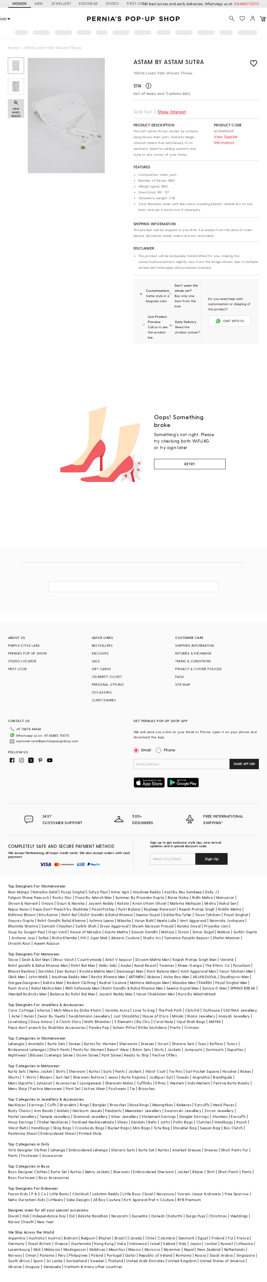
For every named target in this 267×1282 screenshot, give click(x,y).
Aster (16, 1016)
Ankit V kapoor (118, 959)
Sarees (74, 1044)
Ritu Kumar (48, 915)
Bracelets (68, 1105)
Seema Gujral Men (182, 988)
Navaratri (120, 1216)
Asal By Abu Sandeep (183, 892)
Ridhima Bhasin (22, 915)
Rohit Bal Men (83, 965)
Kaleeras (183, 1105)
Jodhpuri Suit (161, 1077)
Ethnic (160, 1083)
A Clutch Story (68, 1021)
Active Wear (94, 1088)
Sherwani (77, 1071)
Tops (202, 1044)
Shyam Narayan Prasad (153, 926)
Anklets (63, 1110)
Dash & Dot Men (36, 959)
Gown (163, 1044)
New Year (45, 1222)
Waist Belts (18, 1128)
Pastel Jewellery (22, 1116)
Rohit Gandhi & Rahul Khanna (106, 915)
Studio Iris (152, 938)
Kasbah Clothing (81, 982)
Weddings (239, 1216)
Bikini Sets (142, 1049)
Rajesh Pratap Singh (197, 909)
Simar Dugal (203, 932)
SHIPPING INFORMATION (194, 645)
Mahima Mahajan (185, 903)
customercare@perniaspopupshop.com (47, 741)
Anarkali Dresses (186, 1150)
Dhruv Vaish (63, 959)
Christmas (218, 1216)
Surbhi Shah (86, 926)
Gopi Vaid (57, 932)
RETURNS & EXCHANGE (193, 653)
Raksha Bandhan (93, 1216)
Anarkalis (36, 1044)
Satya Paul (98, 892)
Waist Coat (155, 1071)
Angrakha (201, 1077)
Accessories (66, 1083)
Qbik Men (16, 977)
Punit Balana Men (162, 971)
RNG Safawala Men (82, 988)
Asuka (125, 965)
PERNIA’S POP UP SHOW (27, 653)
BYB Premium (189, 1200)
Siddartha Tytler (177, 915)
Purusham (241, 965)
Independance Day (49, 1216)
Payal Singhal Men (231, 982)
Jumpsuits (193, 1049)
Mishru (210, 903)
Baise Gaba (178, 897)
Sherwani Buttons (88, 1077)
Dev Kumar (66, 971)
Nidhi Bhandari (97, 1021)
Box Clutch (233, 1128)
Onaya (47, 903)
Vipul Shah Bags (190, 1021)
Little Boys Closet (137, 1194)
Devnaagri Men (130, 971)
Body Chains (19, 1110)
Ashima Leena (101, 920)
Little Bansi (59, 1194)
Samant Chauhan (56, 926)
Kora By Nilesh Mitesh (197, 994)
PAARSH (205, 982)
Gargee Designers (24, 982)
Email (146, 749)
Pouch (241, 1122)
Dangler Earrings (194, 1116)
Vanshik (227, 959)
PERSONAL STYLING (108, 684)
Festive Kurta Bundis (232, 1083)
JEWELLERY (61, 3)
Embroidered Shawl (58, 1133)
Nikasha (124, 920)
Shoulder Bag (185, 1128)
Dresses (147, 1044)
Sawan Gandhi (144, 932)
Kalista (123, 903)
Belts (152, 1122)
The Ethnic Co (217, 965)
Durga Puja (195, 1216)
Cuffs (52, 1105)
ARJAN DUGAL (205, 977)
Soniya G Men (214, 988)
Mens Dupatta (20, 1083)
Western (177, 1083)
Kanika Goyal (189, 926)
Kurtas (94, 1071)
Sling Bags (62, 1128)
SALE (96, 661)
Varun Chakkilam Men (155, 994)
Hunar (29, 1016)
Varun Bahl (144, 920)
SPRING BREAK (243, 988)
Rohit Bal (69, 915)
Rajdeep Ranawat (160, 909)
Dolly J (211, 892)
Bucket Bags (119, 1128)
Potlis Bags (183, 1122)
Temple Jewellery (55, 1116)
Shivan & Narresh (23, 903)
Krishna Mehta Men (96, 971)
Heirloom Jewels (87, 1110)
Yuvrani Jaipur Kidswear (199, 1194)
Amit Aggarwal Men (198, 971)
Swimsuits (215, 1049)
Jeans (113, 1077)
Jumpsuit (44, 1083)
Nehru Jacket (40, 1071)
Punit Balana (129, 909)
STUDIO (112, 3)
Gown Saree (87, 1055)
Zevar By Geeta (51, 1016)
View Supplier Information (226, 140)
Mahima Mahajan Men (149, 982)
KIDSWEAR (88, 3)
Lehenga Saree (60, 1055)
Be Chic (143, 1021)
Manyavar (225, 897)
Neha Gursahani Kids (27, 1200)
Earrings (36, 1105)
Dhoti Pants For (234, 1150)
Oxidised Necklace (88, 1122)
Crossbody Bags (90, 1128)
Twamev (166, 965)
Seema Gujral (148, 915)
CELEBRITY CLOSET (107, 677)
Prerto (175, 1027)
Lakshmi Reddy (105, 1194)
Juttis (165, 1122)
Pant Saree (111, 1055)
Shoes (122, 1122)
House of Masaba (85, 932)
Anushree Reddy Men (69, 977)
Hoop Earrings (21, 1122)
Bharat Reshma (21, 971)
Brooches (146, 1088)
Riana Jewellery (201, 1016)
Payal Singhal (236, 915)
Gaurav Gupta (21, 920)
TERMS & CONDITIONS (193, 661)
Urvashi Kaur (19, 943)
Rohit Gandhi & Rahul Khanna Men (133, 988)
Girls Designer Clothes (27, 1150)
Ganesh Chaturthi (166, 1216)
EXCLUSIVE (100, 653)
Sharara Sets (183, 1044)
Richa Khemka (64, 938)
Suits (107, 1071)
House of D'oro (156, 1016)
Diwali (13, 1216)
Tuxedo (182, 1077)
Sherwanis (128, 1044)
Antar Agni (120, 892)
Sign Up (211, 858)
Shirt (211, 1172)
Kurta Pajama (133, 1077)
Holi (25, 1216)
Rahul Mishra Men (46, 988)
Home (13, 47)
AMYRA (215, 1021)
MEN (39, 3)
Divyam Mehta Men (152, 959)
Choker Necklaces (52, 1122)
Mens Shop (17, 1088)
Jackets (174, 1049)
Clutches (203, 1122)
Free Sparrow (237, 1194)
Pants (120, 1071)
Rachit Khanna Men (108, 977)
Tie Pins (175, 1071)
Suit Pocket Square (202, 1071)
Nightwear (17, 1055)
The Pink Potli (170, 1010)
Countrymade (89, 959)
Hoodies (229, 1071)
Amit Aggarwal (193, 920)
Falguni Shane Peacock (28, 897)
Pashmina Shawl (22, 1133)
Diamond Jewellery (91, 1116)
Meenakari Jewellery (143, 1110)
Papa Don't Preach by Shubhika (61, 909)
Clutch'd (192, 1010)
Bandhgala (222, 1077)
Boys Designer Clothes (28, 1172)
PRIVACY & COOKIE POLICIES (198, 669)
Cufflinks (144, 1083)
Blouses (36, 1055)
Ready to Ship (136, 1055)
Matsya (167, 932)
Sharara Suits (123, 1150)
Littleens (56, 1200)
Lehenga (57, 1150)
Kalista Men (53, 982)
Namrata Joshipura (227, 920)
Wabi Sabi (108, 965)
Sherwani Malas (119, 1083)
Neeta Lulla (166, 920)
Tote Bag (162, 1128)
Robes (245, 1071)
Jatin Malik (38, 977)
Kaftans (216, 1044)
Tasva (13, 959)
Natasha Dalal (45, 892)
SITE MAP (182, 684)
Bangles (99, 1105)
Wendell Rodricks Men (27, 994)
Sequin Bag (210, 1128)
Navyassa (165, 1194)
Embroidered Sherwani (153, 1172)
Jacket (183, 1172)
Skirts (159, 1049)
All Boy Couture (106, 1200)
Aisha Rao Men (176, 977)
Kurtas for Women (100, 1044)
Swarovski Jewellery (182, 1110)
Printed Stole (90, 1133)
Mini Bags (141, 1128)
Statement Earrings (159, 1116)
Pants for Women (88, 1049)
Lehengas (16, 1044)
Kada (109, 1122)
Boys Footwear (21, 1177)
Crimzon (191, 1027)
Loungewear (91, 1083)
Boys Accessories (54, 1177)
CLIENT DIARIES (104, 700)
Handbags (224, 1122)
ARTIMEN (136, 977)
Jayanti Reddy (101, 903)
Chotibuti (80, 1194)
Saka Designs (78, 1200)
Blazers (46, 1077)
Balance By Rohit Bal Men (72, 994)
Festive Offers (164, 1055)
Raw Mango (19, 892)
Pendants (113, 1110)
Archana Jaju (23, 938)
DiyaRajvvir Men (234, 977)
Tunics (232, 1044)
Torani (183, 932)
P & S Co (38, 1194)
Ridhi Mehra (202, 897)
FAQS (179, 677)
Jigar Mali (99, 938)
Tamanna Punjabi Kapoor (186, 938)
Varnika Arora (117, 1010)
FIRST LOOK (137, 3)
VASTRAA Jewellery (240, 1010)
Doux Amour (41, 1021)
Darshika (46, 971)
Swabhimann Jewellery (89, 1016)
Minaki (178, 1016)
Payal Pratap (103, 909)
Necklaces (17, 1105)
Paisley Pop (99, 1027)
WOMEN (19, 3)
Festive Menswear (46, 1088)
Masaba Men (184, 982)
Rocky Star (62, 897)
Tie (132, 1088)
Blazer (197, 1172)
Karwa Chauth (21, 1222)
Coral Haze (163, 1021)
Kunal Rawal (145, 965)
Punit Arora (18, 988)
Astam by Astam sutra (169, 61)
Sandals (138, 1122)
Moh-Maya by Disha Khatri (78, 1010)
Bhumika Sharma (23, 926)
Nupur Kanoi (19, 909)
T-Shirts (29, 1077)
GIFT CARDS (101, 669)
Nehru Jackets (97, 1172)
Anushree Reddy (147, 892)
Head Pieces (223, 1105)
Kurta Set (146, 1150)
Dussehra (140, 1216)
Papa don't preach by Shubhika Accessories (47, 1027)
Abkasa (153, 977)
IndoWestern (199, 1083)
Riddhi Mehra (230, 909)
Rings (84, 1105)
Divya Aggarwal (114, 926)
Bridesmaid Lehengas (27, 1049)
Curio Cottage (21, 1010)
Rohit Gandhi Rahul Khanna (61, 920)
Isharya (43, 1010)
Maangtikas (162, 1105)
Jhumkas (220, 1116)
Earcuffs (202, 1105)
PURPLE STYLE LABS (24, 645)
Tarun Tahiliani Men (236, 971)
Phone (169, 749)
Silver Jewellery (124, 1116)
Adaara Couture (125, 938)
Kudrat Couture (113, 982)
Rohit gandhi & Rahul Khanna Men (38, 965)
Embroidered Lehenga (88, 1150)
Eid (72, 1216)
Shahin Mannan (226, 938)
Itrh (83, 938)
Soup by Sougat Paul (26, 932)
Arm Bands (43, 1110)
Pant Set (73, 1088)
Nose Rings (139, 1105)
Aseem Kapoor (47, 943)
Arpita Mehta (116, 932)
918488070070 (246, 4)
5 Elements (123, 1021)
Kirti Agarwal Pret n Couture (149, 1200)
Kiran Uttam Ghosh (150, 903)
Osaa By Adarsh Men (93, 897)
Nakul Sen (227, 903)
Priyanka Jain (216, 926)
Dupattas (235, 1049)
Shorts (13, 1077)
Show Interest (172, 111)
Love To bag (144, 1010)
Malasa (223, 932)
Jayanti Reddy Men (116, 994)
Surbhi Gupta (245, 932)
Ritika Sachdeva (152, 1027)
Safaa (43, 938)
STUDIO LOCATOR (22, 661)
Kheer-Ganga (190, 965)
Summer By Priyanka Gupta (139, 897)
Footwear (117, 1088)
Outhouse (211, 1010)
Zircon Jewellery (218, 1110)
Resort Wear (118, 1049)
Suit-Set (63, 1077)
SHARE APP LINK (244, 764)
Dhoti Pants (59, 1049)
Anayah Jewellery (234, 1016)
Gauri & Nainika (71, 903)
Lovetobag (18, 1021)
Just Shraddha (126, 1016)
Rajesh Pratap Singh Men (195, 959)
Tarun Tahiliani (208, 915)
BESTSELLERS (102, 645)
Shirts (60, 1071)
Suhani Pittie (124, 1027)
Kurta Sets (56, 1044)
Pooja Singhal (73, 892)
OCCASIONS (102, 692)
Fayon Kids (18, 1194)
